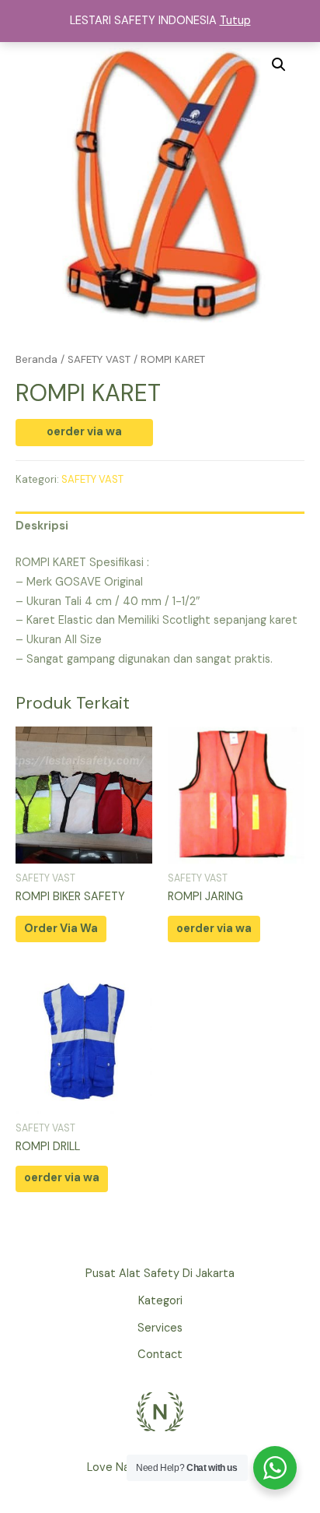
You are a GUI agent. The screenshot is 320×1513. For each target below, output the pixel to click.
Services (160, 1328)
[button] (279, 65)
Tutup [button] (235, 20)
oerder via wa (84, 431)
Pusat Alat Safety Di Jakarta (160, 1273)
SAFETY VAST (99, 359)
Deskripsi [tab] (42, 526)
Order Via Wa (61, 928)
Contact (160, 1354)
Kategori (160, 1300)
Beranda (36, 359)
